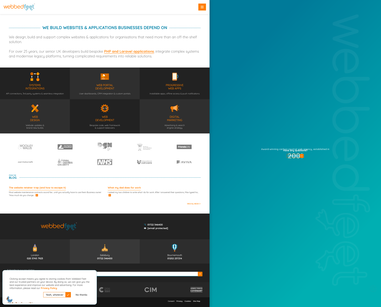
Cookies (188, 301)
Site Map (196, 301)
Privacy (179, 301)
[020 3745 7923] (35, 251)
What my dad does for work (124, 187)
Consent (171, 301)
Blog (13, 177)
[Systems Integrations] (35, 83)
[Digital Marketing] (175, 116)
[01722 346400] (105, 251)
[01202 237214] (175, 251)
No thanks (81, 294)
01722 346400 (155, 224)
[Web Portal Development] (105, 83)
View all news (193, 204)
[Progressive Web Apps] (175, 83)
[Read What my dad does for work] (110, 195)
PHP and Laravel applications (129, 51)
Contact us (293, 156)
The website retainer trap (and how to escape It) (37, 187)
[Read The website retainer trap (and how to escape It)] (37, 195)
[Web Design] (35, 116)
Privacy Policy (49, 288)
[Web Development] (105, 116)
